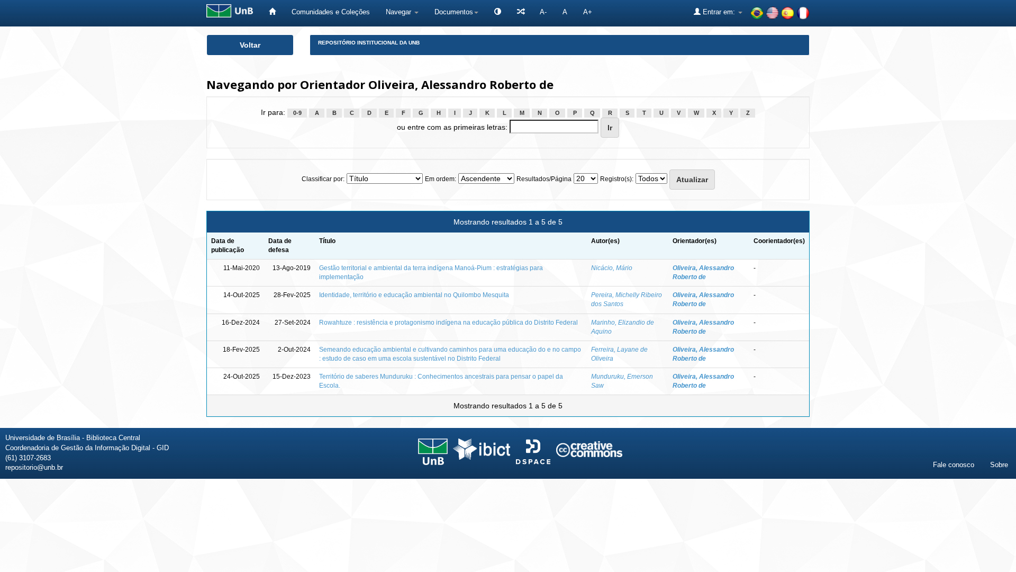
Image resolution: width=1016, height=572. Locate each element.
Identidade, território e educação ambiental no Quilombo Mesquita (414, 295)
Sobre (999, 465)
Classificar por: (323, 179)
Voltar (250, 45)
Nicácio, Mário (611, 268)
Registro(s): (616, 179)
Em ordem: (440, 179)
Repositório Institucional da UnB (369, 43)
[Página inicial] (272, 12)
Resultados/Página (544, 179)
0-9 (297, 113)
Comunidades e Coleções (331, 12)
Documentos (453, 12)
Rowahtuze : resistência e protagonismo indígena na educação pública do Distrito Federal (448, 322)
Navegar (399, 12)
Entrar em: (719, 12)
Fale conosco (953, 465)
